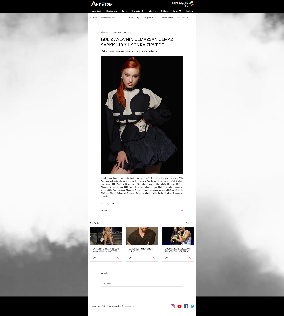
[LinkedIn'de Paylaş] (113, 203)
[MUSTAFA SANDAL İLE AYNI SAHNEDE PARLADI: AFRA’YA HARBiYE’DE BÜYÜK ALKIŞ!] (178, 236)
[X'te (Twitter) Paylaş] (107, 203)
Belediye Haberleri (108, 18)
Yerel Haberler (167, 18)
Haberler (93, 18)
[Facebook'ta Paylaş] (102, 203)
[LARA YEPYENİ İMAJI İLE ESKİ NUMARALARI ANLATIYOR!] (106, 236)
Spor (139, 18)
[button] (191, 17)
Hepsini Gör (190, 223)
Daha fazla (181, 18)
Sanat (122, 18)
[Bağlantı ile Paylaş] (118, 203)
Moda (130, 18)
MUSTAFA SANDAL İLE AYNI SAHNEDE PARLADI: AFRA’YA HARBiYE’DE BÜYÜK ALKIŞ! (178, 250)
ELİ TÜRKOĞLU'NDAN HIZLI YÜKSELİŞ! (141, 250)
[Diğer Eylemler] (181, 32)
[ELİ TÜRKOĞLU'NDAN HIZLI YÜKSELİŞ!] (142, 236)
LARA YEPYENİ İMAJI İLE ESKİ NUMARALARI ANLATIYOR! (106, 250)
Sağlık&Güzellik (151, 18)
